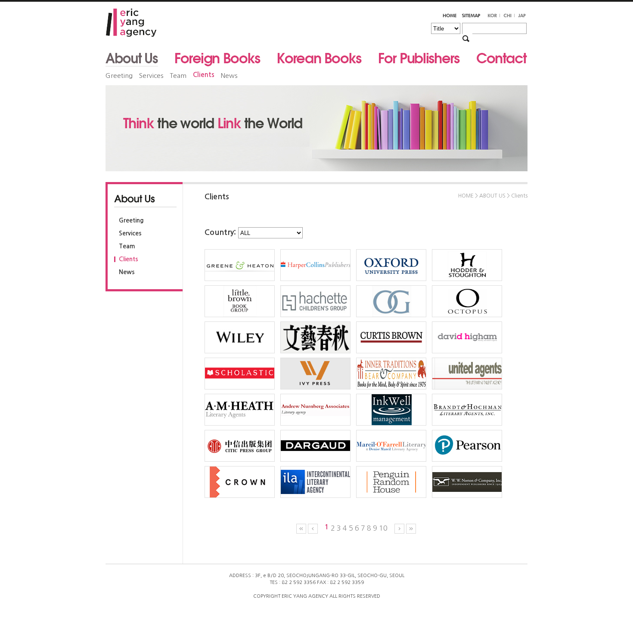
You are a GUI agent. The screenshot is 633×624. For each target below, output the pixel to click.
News (229, 75)
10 (383, 528)
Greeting (119, 75)
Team (178, 75)
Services (151, 75)
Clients (203, 74)
